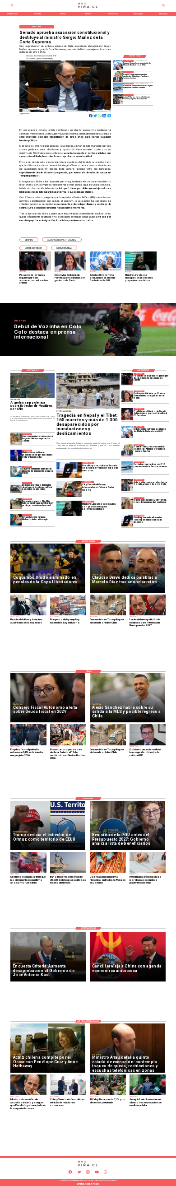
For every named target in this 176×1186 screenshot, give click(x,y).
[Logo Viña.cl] (88, 8)
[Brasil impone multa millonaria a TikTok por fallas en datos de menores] (127, 520)
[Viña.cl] (12, 7)
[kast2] (127, 396)
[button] (28, 239)
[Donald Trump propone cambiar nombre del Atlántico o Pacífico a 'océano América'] (118, 76)
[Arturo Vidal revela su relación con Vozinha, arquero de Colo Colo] (118, 99)
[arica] (15, 487)
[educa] (127, 379)
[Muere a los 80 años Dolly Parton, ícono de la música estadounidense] (127, 503)
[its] (15, 471)
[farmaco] (15, 519)
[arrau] (15, 455)
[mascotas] (15, 438)
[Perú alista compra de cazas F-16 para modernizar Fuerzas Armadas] (118, 88)
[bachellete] (118, 65)
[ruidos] (15, 503)
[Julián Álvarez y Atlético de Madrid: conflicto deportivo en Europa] (127, 414)
